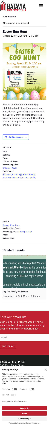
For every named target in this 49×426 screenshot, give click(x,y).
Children (7, 168)
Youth (14, 168)
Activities (7, 174)
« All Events (9, 16)
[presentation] (24, 271)
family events (18, 177)
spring (33, 177)
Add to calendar (16, 137)
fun (27, 177)
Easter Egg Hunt (20, 174)
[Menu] (41, 6)
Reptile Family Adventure (15, 291)
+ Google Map (25, 231)
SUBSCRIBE (8, 346)
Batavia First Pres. (11, 225)
